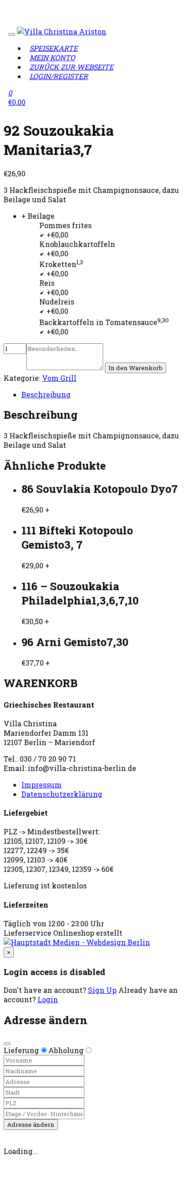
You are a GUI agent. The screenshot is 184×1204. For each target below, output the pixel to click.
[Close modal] (7, 1043)
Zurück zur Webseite (71, 66)
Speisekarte (53, 48)
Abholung (66, 1050)
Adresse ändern (30, 1125)
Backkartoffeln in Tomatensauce (104, 322)
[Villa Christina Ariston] (61, 31)
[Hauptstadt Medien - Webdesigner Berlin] (77, 942)
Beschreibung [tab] (46, 394)
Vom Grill (59, 378)
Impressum (41, 784)
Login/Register (58, 76)
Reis (46, 282)
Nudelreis (56, 301)
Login (48, 999)
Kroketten (61, 264)
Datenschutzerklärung (61, 794)
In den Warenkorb (136, 368)
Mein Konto (52, 57)
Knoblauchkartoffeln (77, 244)
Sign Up (102, 990)
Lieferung (21, 1050)
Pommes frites (65, 225)
